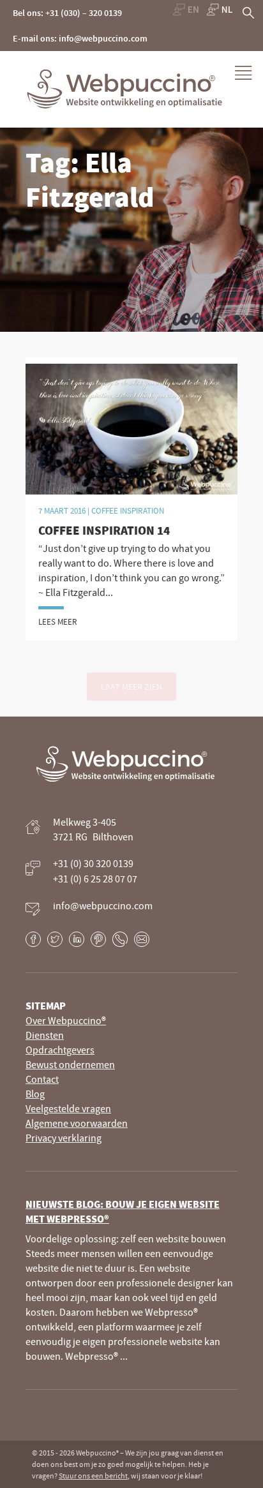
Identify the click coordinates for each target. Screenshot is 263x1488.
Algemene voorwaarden (77, 1123)
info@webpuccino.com (103, 905)
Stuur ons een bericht (93, 1475)
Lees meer (57, 621)
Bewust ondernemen (70, 1064)
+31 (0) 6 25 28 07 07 (95, 878)
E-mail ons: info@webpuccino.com (80, 38)
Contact (42, 1079)
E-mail (141, 939)
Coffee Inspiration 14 (104, 530)
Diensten (45, 1035)
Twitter (55, 939)
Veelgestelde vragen (68, 1108)
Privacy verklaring (63, 1137)
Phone (120, 939)
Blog (35, 1093)
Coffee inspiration (127, 510)
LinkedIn (76, 939)
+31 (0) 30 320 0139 (93, 863)
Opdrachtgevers (60, 1049)
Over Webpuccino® (66, 1020)
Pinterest (98, 939)
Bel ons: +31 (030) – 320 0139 (67, 13)
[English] (185, 10)
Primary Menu (244, 73)
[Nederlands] (220, 10)
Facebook (33, 939)
